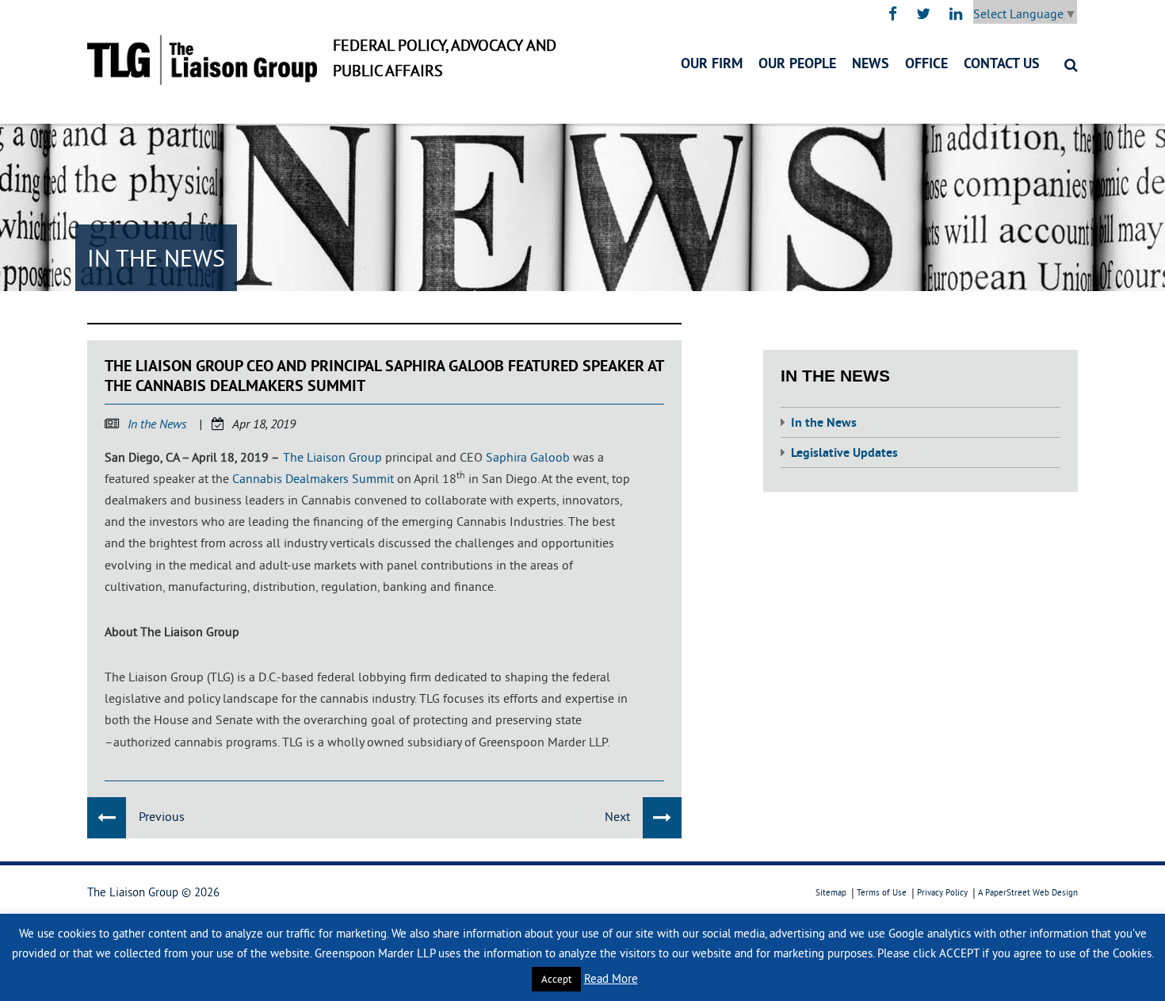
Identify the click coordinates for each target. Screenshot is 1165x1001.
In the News (157, 425)
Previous (162, 816)
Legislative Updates (844, 454)
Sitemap (831, 892)
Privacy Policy (942, 892)
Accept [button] (556, 978)
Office (926, 65)
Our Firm (712, 65)
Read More (611, 978)
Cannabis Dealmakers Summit (313, 478)
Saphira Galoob (528, 457)
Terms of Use (882, 892)
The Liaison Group (332, 457)
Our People (797, 65)
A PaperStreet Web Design (1028, 892)
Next (617, 816)
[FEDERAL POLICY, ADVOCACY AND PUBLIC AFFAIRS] (202, 60)
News (870, 65)
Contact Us (1002, 65)
